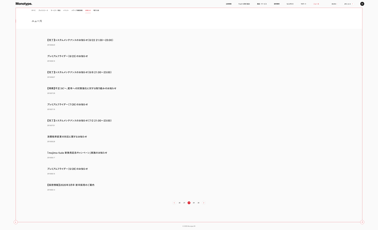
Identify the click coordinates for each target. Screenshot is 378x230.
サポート (303, 4)
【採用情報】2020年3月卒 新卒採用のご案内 (70, 185)
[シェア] (362, 222)
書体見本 (334, 4)
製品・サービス (262, 4)
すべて (34, 10)
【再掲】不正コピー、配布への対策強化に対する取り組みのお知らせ (81, 88)
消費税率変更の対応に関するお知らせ (67, 136)
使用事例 (276, 4)
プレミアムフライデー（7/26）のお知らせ (67, 104)
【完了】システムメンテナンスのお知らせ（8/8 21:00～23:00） (79, 72)
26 (179, 203)
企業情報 (228, 4)
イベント (66, 10)
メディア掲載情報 (76, 10)
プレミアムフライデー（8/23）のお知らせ (67, 56)
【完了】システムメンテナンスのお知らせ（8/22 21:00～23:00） (80, 40)
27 (184, 203)
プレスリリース (43, 10)
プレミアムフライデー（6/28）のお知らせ (67, 169)
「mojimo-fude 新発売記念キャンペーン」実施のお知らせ (77, 153)
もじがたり (290, 4)
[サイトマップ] (362, 4)
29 (194, 203)
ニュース (316, 4)
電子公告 (96, 10)
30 (198, 203)
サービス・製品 (55, 10)
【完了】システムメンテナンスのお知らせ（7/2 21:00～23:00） (79, 120)
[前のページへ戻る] (16, 222)
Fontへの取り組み (244, 4)
